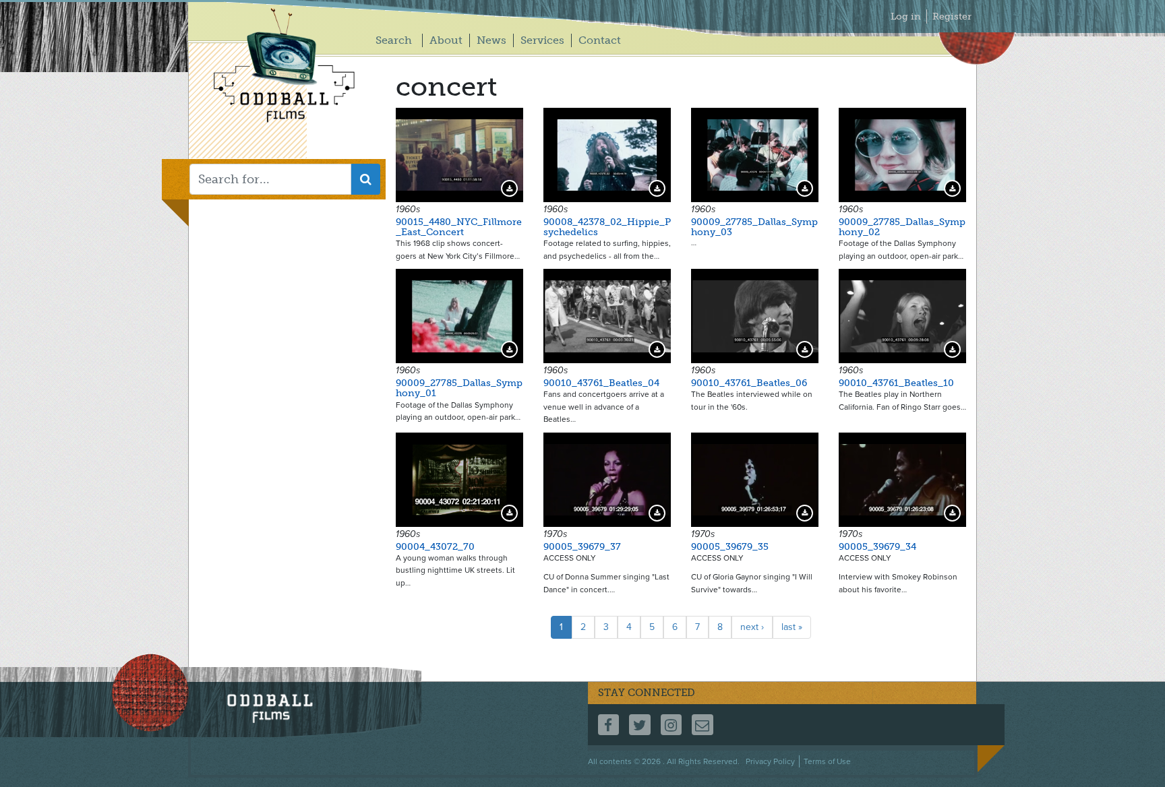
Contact (599, 40)
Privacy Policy (770, 761)
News (491, 40)
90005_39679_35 (730, 547)
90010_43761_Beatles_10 (896, 383)
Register (952, 16)
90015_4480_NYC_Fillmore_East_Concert (459, 227)
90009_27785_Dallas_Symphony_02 (902, 227)
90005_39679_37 (582, 547)
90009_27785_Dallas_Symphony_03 (754, 227)
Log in (906, 16)
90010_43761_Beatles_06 (749, 383)
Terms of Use (827, 761)
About (445, 40)
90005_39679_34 (877, 547)
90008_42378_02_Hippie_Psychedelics (607, 227)
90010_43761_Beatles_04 (601, 383)
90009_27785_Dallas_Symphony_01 (459, 388)
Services (542, 40)
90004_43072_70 (435, 547)
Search (394, 40)
